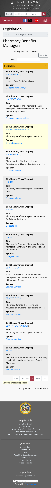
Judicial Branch (25, 426)
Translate (33, 484)
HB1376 (9, 154)
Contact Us (25, 449)
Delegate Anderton (14, 143)
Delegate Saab (12, 256)
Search (9, 14)
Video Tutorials (25, 463)
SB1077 (17, 154)
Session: (8, 34)
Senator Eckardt (13, 369)
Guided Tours (25, 447)
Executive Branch (25, 424)
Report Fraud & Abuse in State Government (25, 434)
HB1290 (9, 99)
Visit (25, 452)
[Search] (44, 14)
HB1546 (9, 209)
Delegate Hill (11, 226)
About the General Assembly (25, 455)
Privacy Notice (25, 460)
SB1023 (17, 74)
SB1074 (17, 99)
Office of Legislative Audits (25, 431)
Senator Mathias (13, 286)
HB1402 (9, 182)
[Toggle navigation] (36, 20)
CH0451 (17, 129)
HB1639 (9, 237)
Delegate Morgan (13, 170)
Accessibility (25, 457)
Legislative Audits (33, 8)
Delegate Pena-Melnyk (16, 87)
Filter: (13, 59)
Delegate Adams (13, 198)
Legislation (9, 66)
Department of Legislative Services (26, 429)
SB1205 (9, 350)
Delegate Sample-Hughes (17, 118)
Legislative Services (18, 8)
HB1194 (9, 74)
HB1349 (9, 129)
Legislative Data (30, 475)
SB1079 (25, 129)
